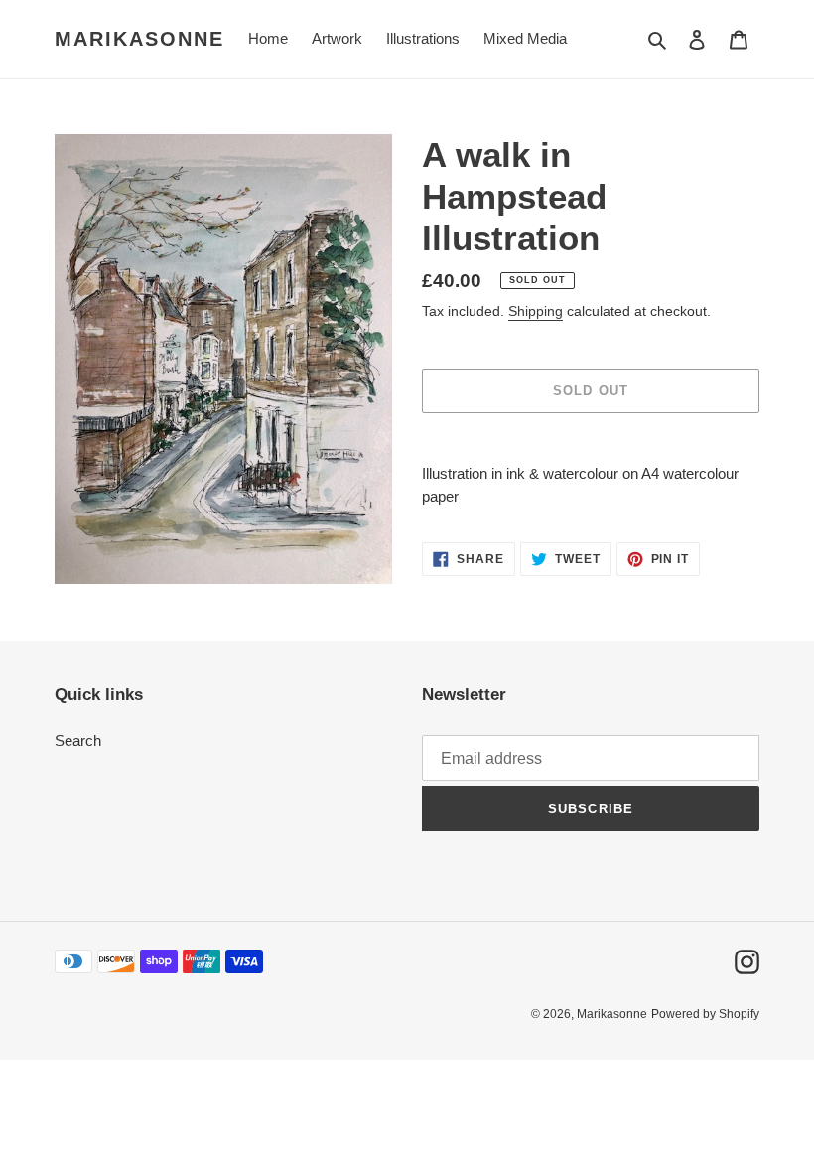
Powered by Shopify (705, 1014)
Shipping (535, 311)
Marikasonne (139, 39)
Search (78, 740)
